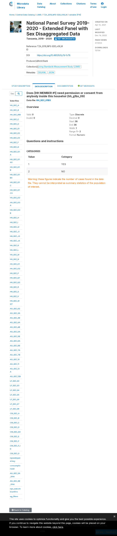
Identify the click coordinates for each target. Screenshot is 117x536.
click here (58, 527)
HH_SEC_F (14, 142)
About (53, 4)
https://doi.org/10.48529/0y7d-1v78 (53, 55)
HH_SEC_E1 (14, 128)
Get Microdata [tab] (87, 86)
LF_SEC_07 (14, 404)
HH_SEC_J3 (15, 236)
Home (11, 15)
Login (104, 7)
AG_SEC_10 (15, 359)
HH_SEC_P (14, 273)
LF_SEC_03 (14, 385)
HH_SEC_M (14, 255)
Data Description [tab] (44, 86)
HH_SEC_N (14, 259)
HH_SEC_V (14, 296)
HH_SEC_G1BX (43, 100)
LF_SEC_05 (14, 395)
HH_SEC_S (14, 291)
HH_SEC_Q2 (15, 282)
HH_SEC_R (14, 287)
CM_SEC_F (14, 441)
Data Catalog (41, 5)
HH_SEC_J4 (15, 241)
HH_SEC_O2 (15, 268)
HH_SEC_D (14, 124)
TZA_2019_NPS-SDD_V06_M (55, 15)
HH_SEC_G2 (15, 198)
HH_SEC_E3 (15, 138)
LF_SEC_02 (14, 381)
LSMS (39, 15)
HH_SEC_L (14, 250)
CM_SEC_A (14, 413)
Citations (81, 4)
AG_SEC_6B (15, 345)
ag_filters (14, 496)
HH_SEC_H (14, 217)
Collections (66, 4)
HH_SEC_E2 (15, 133)
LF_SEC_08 (14, 409)
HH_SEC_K (14, 245)
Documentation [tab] (65, 86)
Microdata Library (23, 5)
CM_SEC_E (14, 436)
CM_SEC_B (14, 418)
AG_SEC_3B (15, 318)
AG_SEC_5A (15, 331)
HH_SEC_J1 (14, 231)
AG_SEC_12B (15, 376)
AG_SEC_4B (15, 327)
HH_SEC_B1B (15, 114)
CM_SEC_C (14, 422)
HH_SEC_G (14, 147)
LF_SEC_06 (14, 399)
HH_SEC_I (14, 222)
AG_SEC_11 (14, 364)
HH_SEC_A (14, 105)
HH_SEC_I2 (14, 227)
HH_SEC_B (14, 110)
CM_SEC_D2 (15, 432)
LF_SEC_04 (14, 390)
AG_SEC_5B (15, 336)
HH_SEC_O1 (15, 264)
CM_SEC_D (14, 427)
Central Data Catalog (25, 15)
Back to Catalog (21, 510)
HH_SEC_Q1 (15, 278)
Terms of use (93, 5)
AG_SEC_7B (15, 355)
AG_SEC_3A (15, 313)
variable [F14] (75, 15)
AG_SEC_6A (15, 341)
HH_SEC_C (14, 119)
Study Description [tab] (21, 86)
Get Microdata (66, 38)
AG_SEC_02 (15, 308)
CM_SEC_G (14, 453)
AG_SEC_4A (15, 322)
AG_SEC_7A (15, 350)
